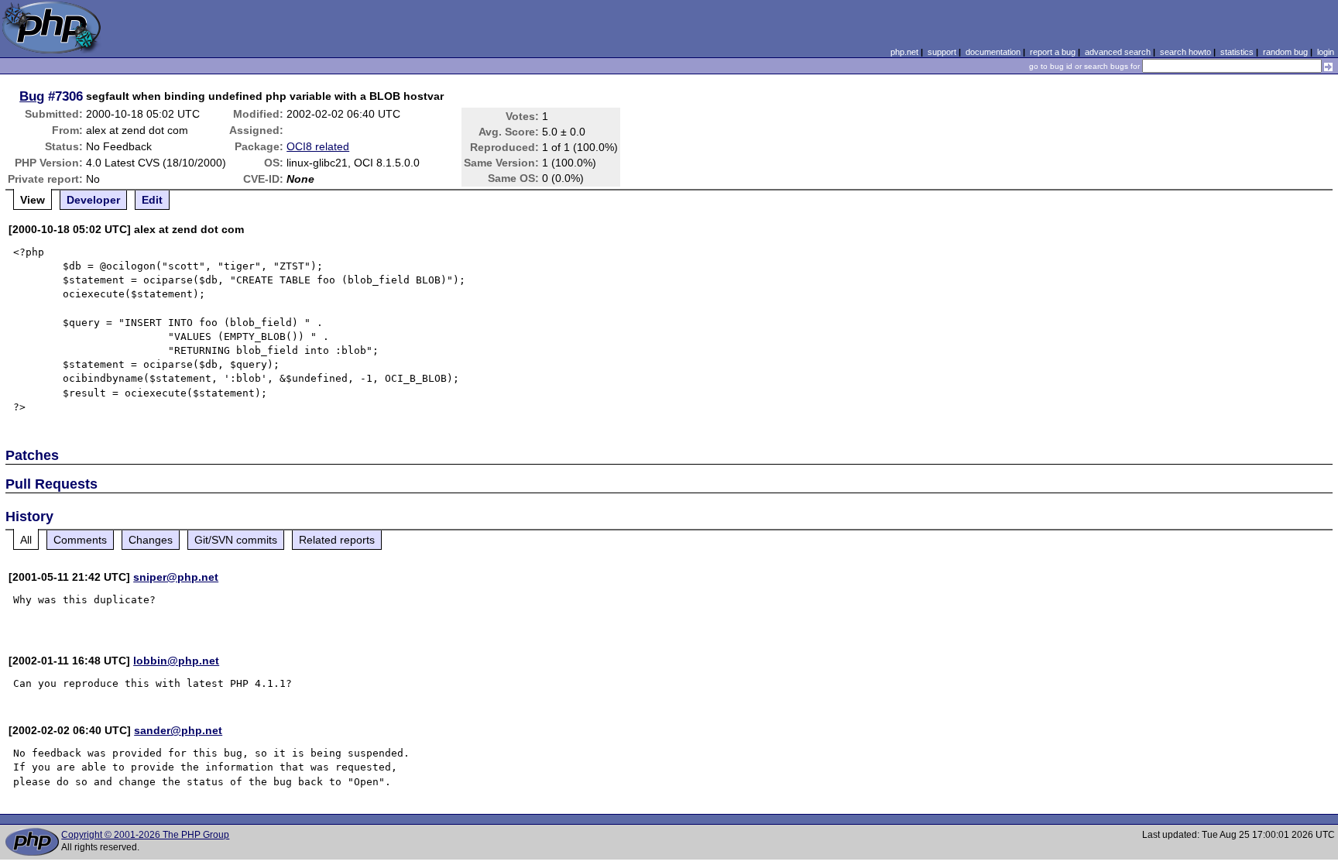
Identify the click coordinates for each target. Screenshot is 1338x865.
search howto (1185, 52)
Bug (31, 96)
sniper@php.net (175, 577)
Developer (93, 200)
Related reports (337, 540)
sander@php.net (178, 730)
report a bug (1053, 52)
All (26, 540)
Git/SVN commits (235, 540)
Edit (152, 200)
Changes (151, 540)
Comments (80, 540)
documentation (993, 52)
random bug (1285, 52)
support (942, 52)
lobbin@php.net (176, 660)
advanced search (1118, 52)
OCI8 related (317, 146)
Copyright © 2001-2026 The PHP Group (145, 834)
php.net (904, 52)
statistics (1237, 52)
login (1325, 52)
